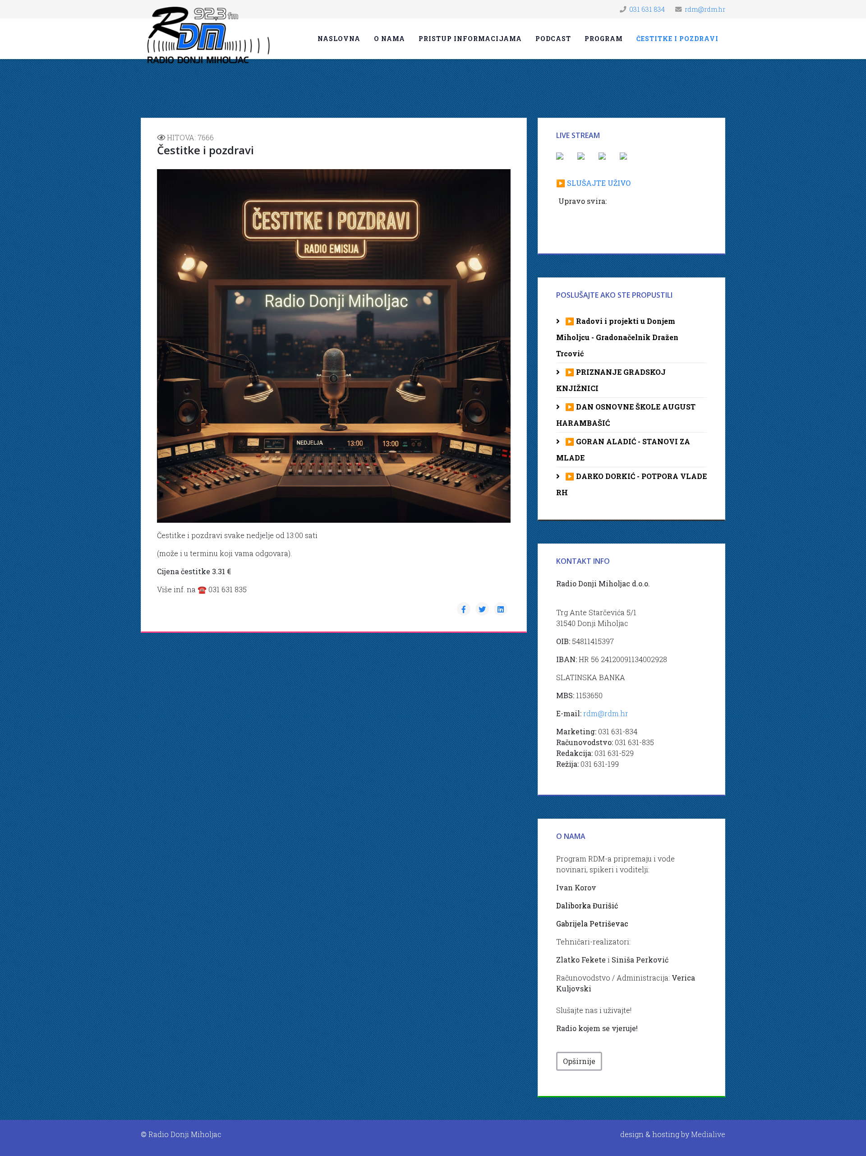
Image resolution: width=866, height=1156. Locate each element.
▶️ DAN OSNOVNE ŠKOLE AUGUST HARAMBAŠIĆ (626, 415)
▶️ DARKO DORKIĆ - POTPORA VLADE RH (631, 484)
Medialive (708, 1134)
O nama (389, 38)
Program (604, 38)
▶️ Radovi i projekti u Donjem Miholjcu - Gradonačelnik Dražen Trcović (617, 337)
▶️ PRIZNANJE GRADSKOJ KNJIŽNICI (611, 380)
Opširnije (579, 1061)
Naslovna (339, 38)
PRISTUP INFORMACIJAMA (470, 38)
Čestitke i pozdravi (677, 38)
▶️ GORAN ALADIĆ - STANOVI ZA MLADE (623, 449)
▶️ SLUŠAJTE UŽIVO (593, 183)
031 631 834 (647, 9)
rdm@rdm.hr (705, 9)
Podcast (553, 38)
